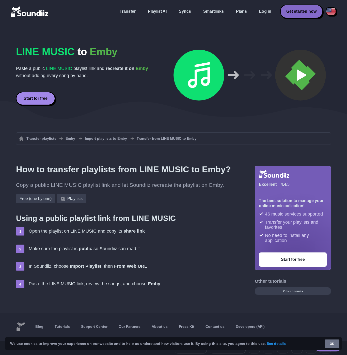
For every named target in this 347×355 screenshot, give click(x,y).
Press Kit (186, 326)
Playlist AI (157, 11)
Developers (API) (250, 326)
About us (160, 326)
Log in (265, 11)
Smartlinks (213, 11)
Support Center (94, 326)
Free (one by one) (36, 198)
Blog (39, 326)
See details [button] (276, 344)
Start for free (36, 98)
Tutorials (62, 326)
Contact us (215, 326)
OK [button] (332, 344)
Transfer (128, 11)
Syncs (185, 11)
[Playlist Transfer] (30, 11)
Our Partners (129, 326)
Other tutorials (293, 291)
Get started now (301, 11)
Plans (241, 11)
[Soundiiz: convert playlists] (20, 327)
